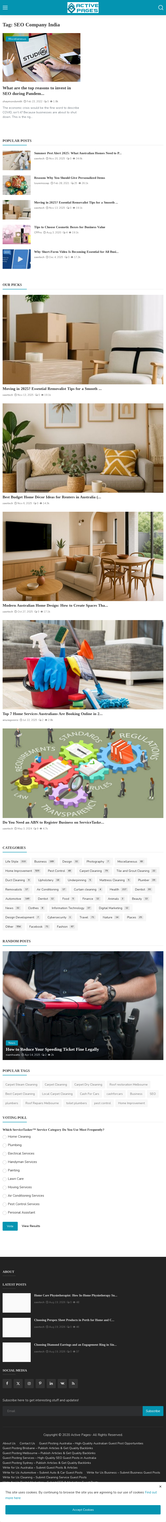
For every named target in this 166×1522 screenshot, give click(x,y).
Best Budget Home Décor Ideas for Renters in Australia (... (52, 497)
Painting (14, 1170)
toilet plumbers (76, 1103)
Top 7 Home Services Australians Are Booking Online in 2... (53, 714)
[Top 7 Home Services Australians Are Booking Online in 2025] (83, 664)
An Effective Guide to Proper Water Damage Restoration (59, 1049)
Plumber (146, 880)
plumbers (11, 1103)
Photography (98, 862)
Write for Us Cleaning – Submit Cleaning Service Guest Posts (45, 1477)
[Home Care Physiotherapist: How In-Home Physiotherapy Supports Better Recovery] (17, 1303)
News (12, 908)
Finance (91, 899)
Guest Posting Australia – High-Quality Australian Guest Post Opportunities (91, 1443)
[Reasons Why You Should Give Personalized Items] (17, 185)
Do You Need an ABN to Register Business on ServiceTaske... (53, 822)
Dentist (143, 889)
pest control (102, 1103)
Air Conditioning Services (26, 1195)
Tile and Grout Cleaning (136, 871)
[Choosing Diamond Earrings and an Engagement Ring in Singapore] (17, 1352)
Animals (115, 899)
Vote (10, 1226)
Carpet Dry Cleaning (88, 1085)
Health (118, 889)
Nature (110, 917)
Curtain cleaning (87, 889)
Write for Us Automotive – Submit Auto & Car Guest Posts (43, 1473)
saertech (39, 158)
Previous (10, 1005)
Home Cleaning (19, 1136)
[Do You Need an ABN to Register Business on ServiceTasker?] (83, 773)
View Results (31, 1226)
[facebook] (7, 1383)
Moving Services (20, 1187)
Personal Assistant (21, 1212)
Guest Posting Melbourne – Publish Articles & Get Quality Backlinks (49, 1453)
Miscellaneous (130, 862)
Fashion (65, 927)
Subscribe (153, 1411)
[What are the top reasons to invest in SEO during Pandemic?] (41, 57)
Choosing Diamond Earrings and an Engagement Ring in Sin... (75, 1344)
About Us (9, 1443)
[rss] (73, 1383)
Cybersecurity (59, 917)
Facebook (38, 927)
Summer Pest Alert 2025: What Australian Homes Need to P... (78, 153)
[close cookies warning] (160, 1486)
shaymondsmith (12, 101)
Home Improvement (22, 871)
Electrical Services (21, 1153)
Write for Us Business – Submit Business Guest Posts (123, 1473)
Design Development (22, 917)
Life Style (15, 862)
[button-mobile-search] (161, 7)
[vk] (62, 1383)
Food (68, 899)
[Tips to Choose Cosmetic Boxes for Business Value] (17, 234)
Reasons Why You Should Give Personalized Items (69, 178)
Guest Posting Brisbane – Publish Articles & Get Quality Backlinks (48, 1448)
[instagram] (29, 1383)
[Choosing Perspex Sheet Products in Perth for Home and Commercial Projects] (17, 1327)
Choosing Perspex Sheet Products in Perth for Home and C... (74, 1320)
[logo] (83, 7)
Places (134, 917)
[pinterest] (40, 1383)
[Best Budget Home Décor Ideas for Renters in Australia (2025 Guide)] (83, 448)
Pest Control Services (24, 1204)
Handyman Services (22, 1162)
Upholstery (48, 880)
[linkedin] (51, 1383)
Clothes (35, 908)
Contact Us (27, 1443)
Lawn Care (16, 1179)
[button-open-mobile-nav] (5, 7)
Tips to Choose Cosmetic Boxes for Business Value (69, 227)
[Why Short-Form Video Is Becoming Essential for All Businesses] (17, 259)
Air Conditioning (51, 889)
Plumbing (15, 1145)
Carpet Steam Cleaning (21, 1085)
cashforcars (115, 1094)
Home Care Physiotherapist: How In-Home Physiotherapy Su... (75, 1295)
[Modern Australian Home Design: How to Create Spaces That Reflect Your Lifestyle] (83, 556)
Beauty (140, 899)
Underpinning (79, 880)
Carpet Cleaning (94, 871)
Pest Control (59, 871)
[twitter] (18, 1383)
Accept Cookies (83, 1510)
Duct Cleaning (17, 880)
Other (13, 927)
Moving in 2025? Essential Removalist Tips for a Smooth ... (76, 202)
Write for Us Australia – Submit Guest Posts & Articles (40, 1468)
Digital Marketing (113, 908)
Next (155, 1005)
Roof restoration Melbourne (129, 1085)
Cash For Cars (89, 1094)
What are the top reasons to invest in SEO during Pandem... (37, 90)
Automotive (17, 899)
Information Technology (71, 908)
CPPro (38, 232)
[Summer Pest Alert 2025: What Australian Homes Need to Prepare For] (17, 160)
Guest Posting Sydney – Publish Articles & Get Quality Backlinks (47, 1463)
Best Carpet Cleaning (20, 1094)
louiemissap (41, 183)
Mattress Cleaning (114, 880)
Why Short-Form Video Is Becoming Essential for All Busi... (76, 251)
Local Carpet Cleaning (57, 1094)
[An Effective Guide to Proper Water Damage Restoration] (83, 1005)
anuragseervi (10, 720)
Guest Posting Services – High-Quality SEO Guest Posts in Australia (49, 1458)
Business (44, 862)
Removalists (16, 889)
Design (70, 862)
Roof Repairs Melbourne (42, 1103)
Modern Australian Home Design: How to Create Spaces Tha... (55, 605)
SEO (153, 1094)
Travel (87, 917)
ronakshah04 (14, 1055)
